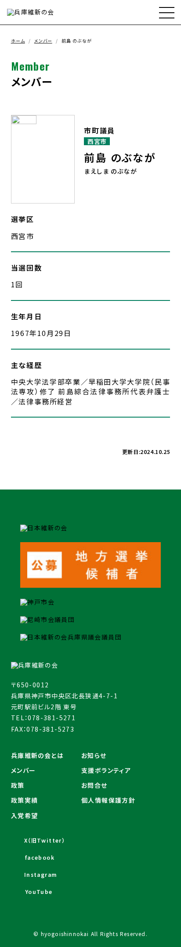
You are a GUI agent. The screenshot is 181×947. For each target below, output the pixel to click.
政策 (18, 785)
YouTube (39, 891)
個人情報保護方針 (108, 800)
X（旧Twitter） (44, 840)
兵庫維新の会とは (37, 755)
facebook (39, 857)
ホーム (18, 40)
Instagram (41, 874)
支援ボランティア (106, 770)
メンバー (43, 40)
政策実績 (24, 800)
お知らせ (94, 755)
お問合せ (94, 785)
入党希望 (24, 815)
